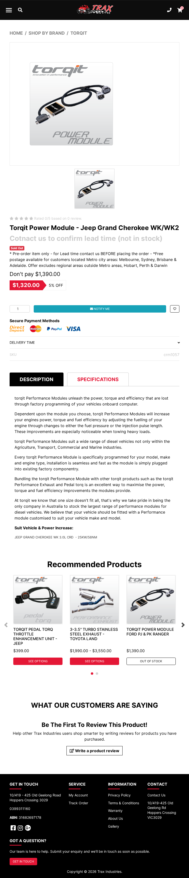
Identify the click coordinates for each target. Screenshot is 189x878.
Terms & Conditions (123, 803)
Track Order (78, 803)
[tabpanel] (38, 620)
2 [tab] (97, 673)
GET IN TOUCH (23, 861)
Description (36, 379)
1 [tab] (92, 673)
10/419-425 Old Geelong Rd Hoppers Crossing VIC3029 (161, 810)
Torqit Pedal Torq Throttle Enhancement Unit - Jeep (35, 636)
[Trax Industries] (94, 10)
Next (183, 625)
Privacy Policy (119, 795)
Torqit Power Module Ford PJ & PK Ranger (150, 631)
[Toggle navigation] (9, 10)
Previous (6, 625)
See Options (38, 661)
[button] (174, 309)
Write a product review (96, 750)
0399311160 (20, 808)
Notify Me (101, 309)
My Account (78, 795)
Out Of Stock (151, 661)
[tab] (36, 379)
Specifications (98, 379)
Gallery (113, 826)
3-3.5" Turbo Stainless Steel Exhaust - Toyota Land (94, 634)
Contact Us (156, 795)
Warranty (115, 810)
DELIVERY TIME (22, 342)
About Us (115, 818)
